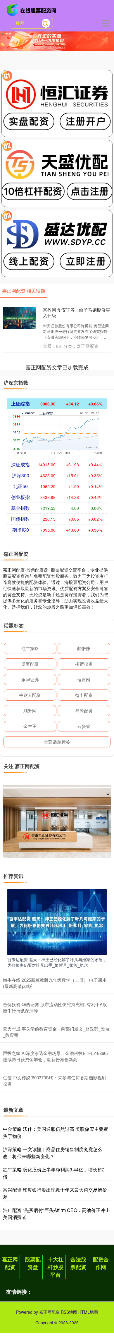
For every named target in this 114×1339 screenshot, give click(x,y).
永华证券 (30, 679)
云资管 (83, 726)
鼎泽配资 (84, 710)
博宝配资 (30, 664)
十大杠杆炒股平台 (55, 1266)
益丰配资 (84, 695)
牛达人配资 (30, 695)
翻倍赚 (83, 648)
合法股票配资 (78, 1263)
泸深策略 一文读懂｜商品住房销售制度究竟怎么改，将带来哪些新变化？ (52, 1153)
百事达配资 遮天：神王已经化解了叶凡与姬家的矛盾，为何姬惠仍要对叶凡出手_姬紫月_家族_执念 (57, 962)
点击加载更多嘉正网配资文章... (57, 367)
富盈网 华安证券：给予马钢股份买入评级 (76, 313)
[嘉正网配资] (32, 10)
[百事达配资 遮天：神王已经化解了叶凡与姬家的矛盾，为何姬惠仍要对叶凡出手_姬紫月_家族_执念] (57, 921)
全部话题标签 (57, 742)
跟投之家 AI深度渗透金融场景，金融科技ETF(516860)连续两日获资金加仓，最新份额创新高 (55, 1056)
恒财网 (83, 679)
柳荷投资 (84, 664)
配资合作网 (101, 1263)
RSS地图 (69, 1312)
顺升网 (30, 710)
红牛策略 (30, 648)
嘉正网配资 (10, 1263)
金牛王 (30, 726)
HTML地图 (88, 1312)
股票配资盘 (33, 1263)
